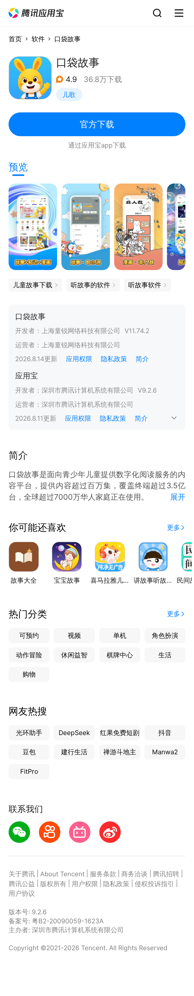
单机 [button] (119, 635)
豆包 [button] (29, 752)
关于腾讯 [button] (22, 874)
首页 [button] (15, 39)
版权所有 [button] (53, 884)
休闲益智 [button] (74, 655)
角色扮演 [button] (165, 635)
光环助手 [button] (29, 733)
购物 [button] (29, 674)
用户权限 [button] (85, 884)
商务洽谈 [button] (134, 874)
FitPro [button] (29, 771)
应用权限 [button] (79, 359)
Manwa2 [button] (165, 752)
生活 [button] (165, 655)
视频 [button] (74, 635)
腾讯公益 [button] (22, 884)
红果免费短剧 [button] (119, 733)
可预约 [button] (29, 635)
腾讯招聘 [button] (166, 874)
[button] (36, 13)
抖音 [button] (165, 733)
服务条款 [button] (103, 874)
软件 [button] (38, 39)
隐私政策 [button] (114, 359)
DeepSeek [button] (74, 733)
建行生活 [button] (74, 752)
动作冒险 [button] (29, 655)
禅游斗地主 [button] (119, 752)
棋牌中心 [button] (120, 655)
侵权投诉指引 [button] (154, 884)
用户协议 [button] (22, 893)
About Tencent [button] (62, 874)
